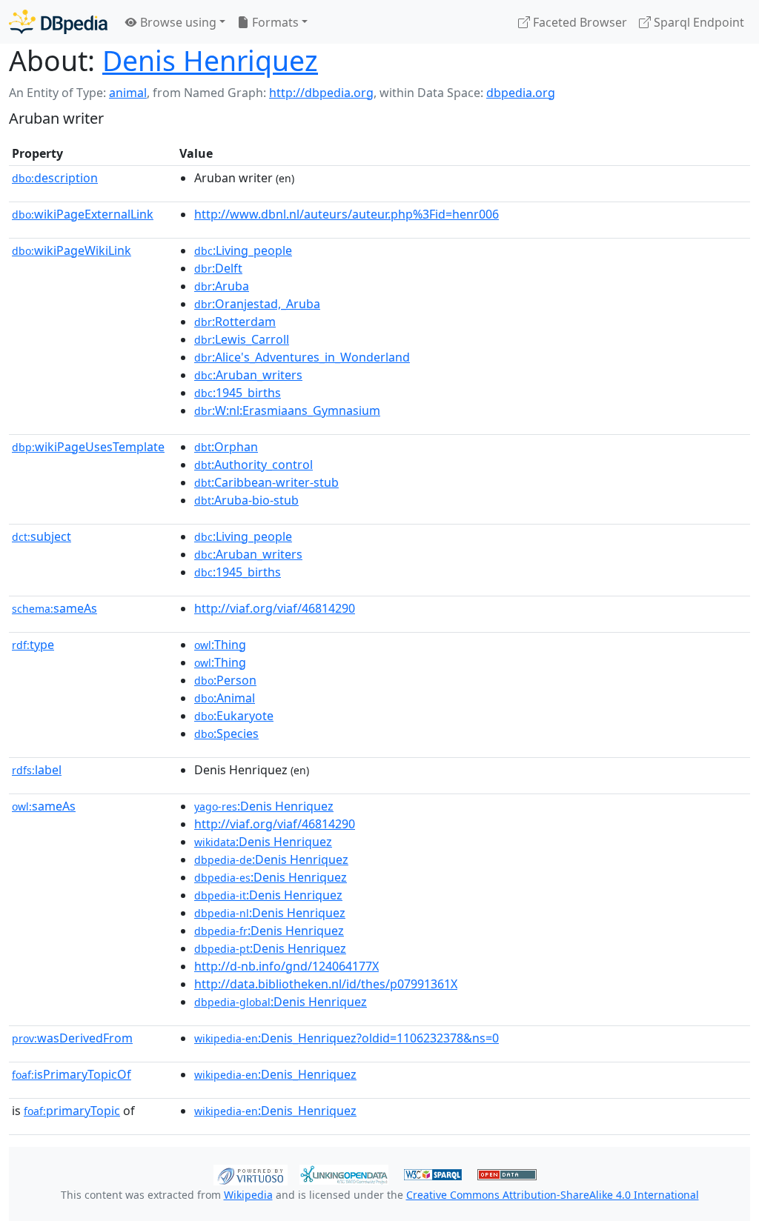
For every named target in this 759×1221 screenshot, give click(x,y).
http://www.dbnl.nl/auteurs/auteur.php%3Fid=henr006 (346, 214)
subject (41, 536)
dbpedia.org (520, 92)
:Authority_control (253, 464)
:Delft (218, 268)
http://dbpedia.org (321, 92)
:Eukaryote (234, 716)
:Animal (224, 698)
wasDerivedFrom (72, 1038)
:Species (226, 733)
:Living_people (243, 250)
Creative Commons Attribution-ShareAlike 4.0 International (552, 1195)
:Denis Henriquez (264, 806)
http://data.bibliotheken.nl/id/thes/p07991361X (325, 984)
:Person (225, 680)
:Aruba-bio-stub (246, 500)
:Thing (220, 644)
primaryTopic (72, 1110)
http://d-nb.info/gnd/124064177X (286, 966)
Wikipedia (248, 1195)
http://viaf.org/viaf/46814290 (274, 608)
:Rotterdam (235, 321)
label (37, 770)
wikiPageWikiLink (71, 250)
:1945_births (237, 393)
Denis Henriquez (210, 60)
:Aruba (221, 286)
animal (128, 92)
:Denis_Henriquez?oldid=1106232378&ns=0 (346, 1038)
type (33, 644)
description (55, 178)
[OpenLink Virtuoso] (250, 1173)
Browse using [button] (176, 22)
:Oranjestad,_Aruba (257, 304)
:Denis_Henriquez (275, 1074)
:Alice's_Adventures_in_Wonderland (302, 357)
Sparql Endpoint (697, 22)
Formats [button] (274, 22)
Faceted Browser (578, 22)
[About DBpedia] (58, 22)
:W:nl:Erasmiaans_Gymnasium (287, 410)
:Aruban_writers (248, 375)
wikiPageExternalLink (82, 214)
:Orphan (226, 447)
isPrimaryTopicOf (71, 1074)
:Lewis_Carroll (241, 339)
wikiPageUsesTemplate (88, 447)
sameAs (54, 608)
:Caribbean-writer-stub (266, 482)
